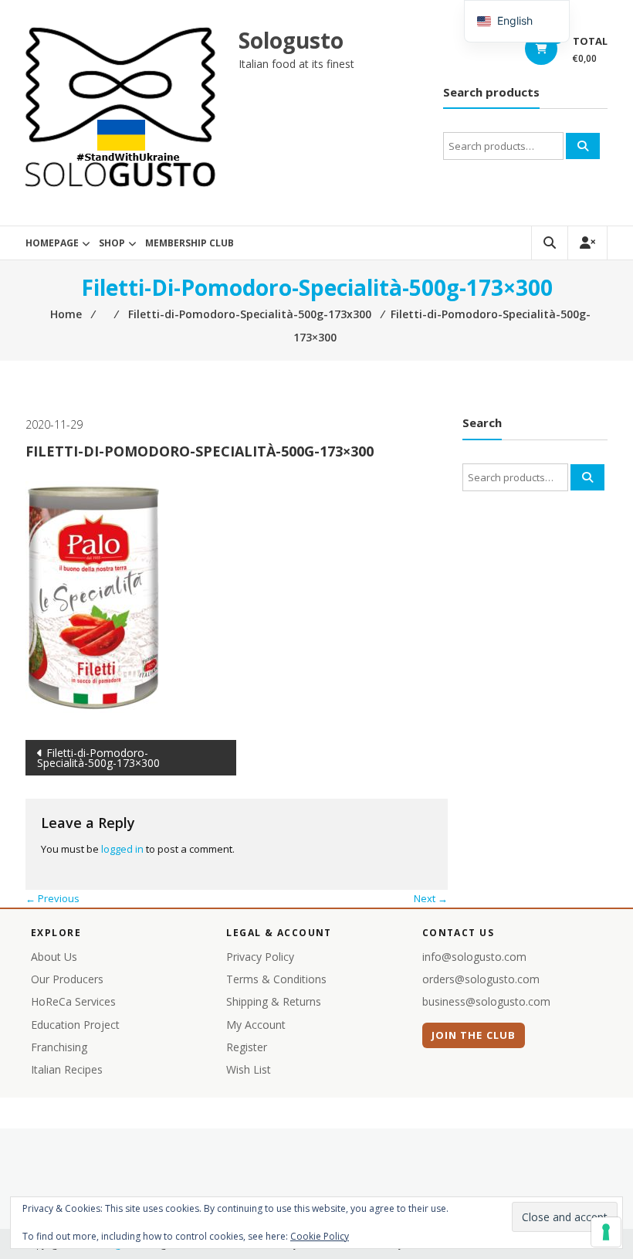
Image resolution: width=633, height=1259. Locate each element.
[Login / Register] (587, 243)
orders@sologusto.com (481, 979)
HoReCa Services (73, 1001)
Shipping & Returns (273, 1001)
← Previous (52, 898)
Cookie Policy (319, 1236)
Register (246, 1047)
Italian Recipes (67, 1069)
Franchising (59, 1047)
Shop (112, 242)
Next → (431, 898)
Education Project (75, 1024)
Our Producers (67, 979)
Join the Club (474, 1035)
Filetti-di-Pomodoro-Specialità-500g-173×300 (98, 757)
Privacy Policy (260, 956)
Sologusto (291, 40)
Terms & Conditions (276, 979)
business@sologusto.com (486, 1001)
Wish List (248, 1069)
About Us (54, 956)
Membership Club (189, 242)
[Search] (583, 146)
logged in (122, 849)
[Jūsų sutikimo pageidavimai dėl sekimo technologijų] (606, 1232)
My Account (256, 1024)
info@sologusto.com (474, 956)
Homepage (52, 242)
